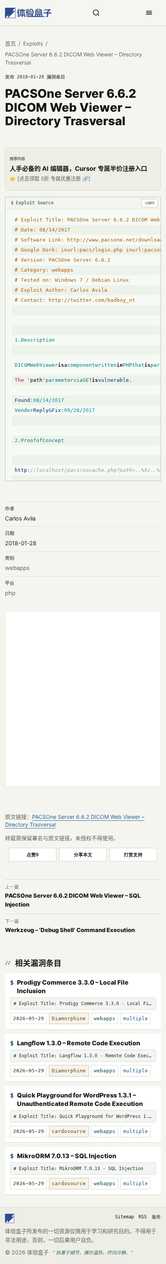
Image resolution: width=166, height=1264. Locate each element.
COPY (149, 203)
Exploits (33, 43)
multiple (135, 1018)
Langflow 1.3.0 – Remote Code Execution (78, 1043)
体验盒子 (38, 1252)
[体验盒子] (28, 13)
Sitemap (124, 1217)
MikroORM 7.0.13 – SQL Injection (66, 1156)
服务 (156, 1217)
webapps (17, 568)
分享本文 (83, 854)
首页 (10, 43)
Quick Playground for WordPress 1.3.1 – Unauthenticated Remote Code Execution (80, 1099)
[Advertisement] (83, 699)
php (10, 593)
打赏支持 (133, 854)
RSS (143, 1217)
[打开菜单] (149, 12)
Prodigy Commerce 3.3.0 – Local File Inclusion (73, 986)
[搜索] (96, 12)
